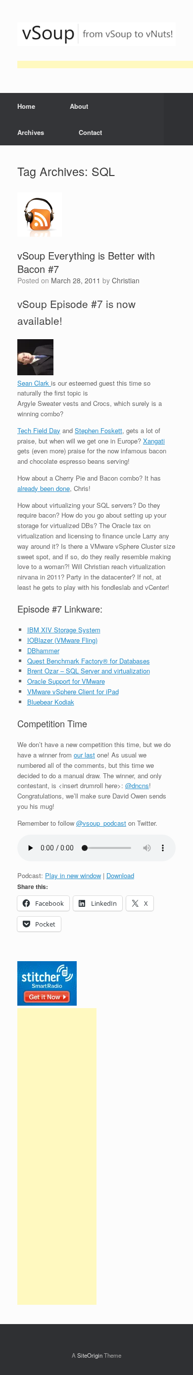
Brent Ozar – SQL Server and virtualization (88, 670)
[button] (178, 119)
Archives (30, 132)
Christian (126, 280)
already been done (43, 488)
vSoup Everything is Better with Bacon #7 (86, 262)
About (79, 106)
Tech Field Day (38, 430)
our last (84, 754)
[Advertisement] (56, 1156)
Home (26, 106)
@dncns (137, 785)
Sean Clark (34, 383)
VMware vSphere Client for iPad (73, 691)
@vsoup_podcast (101, 823)
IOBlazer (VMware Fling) (62, 640)
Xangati (154, 440)
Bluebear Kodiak (50, 702)
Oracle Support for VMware (66, 681)
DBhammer (43, 650)
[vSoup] (96, 34)
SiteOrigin (89, 1355)
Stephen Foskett (98, 430)
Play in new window (73, 875)
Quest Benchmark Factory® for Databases (88, 660)
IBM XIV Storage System (63, 629)
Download (120, 875)
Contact (90, 132)
